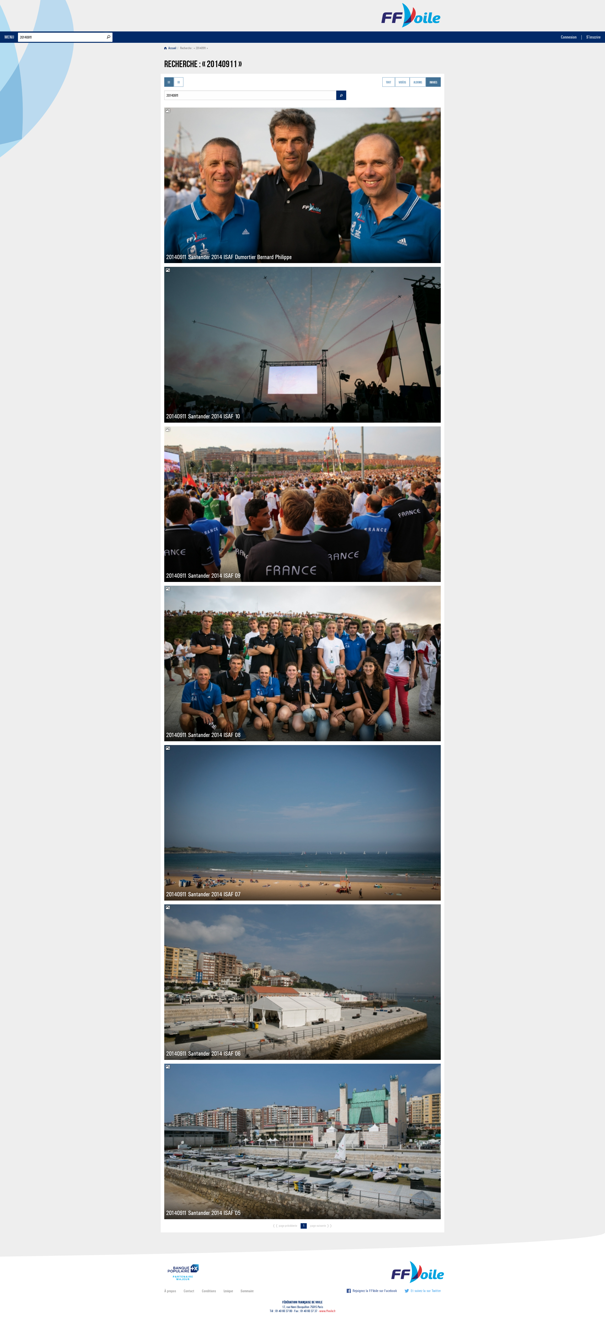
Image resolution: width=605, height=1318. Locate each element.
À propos (170, 1291)
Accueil (172, 48)
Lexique (228, 1291)
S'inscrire (593, 37)
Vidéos (402, 82)
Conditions (209, 1291)
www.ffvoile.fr (327, 1311)
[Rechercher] (108, 37)
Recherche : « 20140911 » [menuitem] (194, 48)
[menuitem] (171, 48)
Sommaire (247, 1291)
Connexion (569, 37)
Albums (418, 82)
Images (433, 82)
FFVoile (411, 14)
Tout (388, 82)
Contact (189, 1291)
